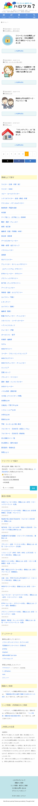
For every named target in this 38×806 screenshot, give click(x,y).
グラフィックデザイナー (9, 278)
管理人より (8, 125)
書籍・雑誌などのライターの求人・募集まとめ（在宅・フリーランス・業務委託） (19, 571)
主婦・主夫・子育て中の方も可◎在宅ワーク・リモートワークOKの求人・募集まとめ (19, 579)
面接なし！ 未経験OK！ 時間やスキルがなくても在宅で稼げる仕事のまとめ (25, 69)
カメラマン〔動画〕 (8, 306)
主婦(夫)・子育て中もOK (9, 405)
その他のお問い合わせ (19, 788)
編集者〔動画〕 (6, 311)
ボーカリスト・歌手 (8, 335)
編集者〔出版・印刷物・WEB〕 (12, 231)
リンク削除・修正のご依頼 (19, 785)
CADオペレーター (7, 386)
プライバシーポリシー (19, 791)
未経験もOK (5, 400)
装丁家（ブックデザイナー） (11, 283)
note (3, 674)
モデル (3, 344)
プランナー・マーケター (9, 377)
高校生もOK (8, 93)
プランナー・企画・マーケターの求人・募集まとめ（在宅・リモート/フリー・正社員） (19, 545)
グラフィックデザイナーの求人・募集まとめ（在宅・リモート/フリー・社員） (19, 613)
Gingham (5, 652)
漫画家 (3, 255)
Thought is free (30, 801)
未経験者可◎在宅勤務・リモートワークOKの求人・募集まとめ (18, 537)
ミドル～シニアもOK (8, 410)
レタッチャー (5, 302)
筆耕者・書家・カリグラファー (12, 292)
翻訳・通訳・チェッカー (9, 222)
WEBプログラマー (7, 358)
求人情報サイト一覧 (8, 438)
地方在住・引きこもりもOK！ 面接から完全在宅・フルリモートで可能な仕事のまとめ (18, 528)
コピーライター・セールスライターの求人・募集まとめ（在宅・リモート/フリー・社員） (19, 596)
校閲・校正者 (5, 227)
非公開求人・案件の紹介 (12, 31)
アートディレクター (8, 288)
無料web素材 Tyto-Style (9, 655)
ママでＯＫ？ (6, 668)
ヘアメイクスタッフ (8, 325)
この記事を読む (19, 51)
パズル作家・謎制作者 (9, 391)
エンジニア (5, 368)
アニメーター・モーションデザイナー (14, 264)
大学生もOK (5, 415)
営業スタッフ (5, 372)
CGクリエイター (6, 259)
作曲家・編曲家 (6, 339)
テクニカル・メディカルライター (12, 203)
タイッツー (5, 678)
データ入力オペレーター (9, 241)
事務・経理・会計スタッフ (10, 245)
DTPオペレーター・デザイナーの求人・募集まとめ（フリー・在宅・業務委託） (19, 604)
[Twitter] (7, 161)
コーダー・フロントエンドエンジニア (14, 353)
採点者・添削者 (6, 236)
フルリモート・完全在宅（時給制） (13, 433)
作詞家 (3, 212)
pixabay (4, 649)
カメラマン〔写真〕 (8, 297)
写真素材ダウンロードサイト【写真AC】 (14, 645)
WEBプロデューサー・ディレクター (13, 363)
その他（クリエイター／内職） (12, 396)
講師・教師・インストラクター (12, 382)
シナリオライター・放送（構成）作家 (14, 198)
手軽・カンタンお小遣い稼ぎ (13, 62)
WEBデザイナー (6, 349)
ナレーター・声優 (7, 330)
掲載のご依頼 (19, 783)
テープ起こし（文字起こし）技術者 (13, 217)
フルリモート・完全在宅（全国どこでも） (15, 429)
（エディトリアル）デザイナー (12, 269)
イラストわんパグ (7, 658)
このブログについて (19, 780)
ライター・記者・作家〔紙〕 (11, 184)
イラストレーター (7, 250)
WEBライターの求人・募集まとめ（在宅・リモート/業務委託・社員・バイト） (18, 562)
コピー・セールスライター (10, 194)
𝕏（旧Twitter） (7, 671)
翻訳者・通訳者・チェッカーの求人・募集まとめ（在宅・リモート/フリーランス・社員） (18, 621)
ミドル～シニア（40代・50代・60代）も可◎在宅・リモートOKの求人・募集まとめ (18, 554)
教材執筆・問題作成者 (9, 208)
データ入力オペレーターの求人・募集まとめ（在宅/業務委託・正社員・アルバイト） (18, 512)
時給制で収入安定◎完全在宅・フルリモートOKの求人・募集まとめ (18, 520)
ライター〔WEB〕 (7, 189)
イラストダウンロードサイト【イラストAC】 (15, 642)
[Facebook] (19, 161)
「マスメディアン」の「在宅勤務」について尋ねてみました (25, 132)
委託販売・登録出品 (8, 448)
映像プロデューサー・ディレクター (13, 316)
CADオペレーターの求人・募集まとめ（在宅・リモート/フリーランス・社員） (18, 503)
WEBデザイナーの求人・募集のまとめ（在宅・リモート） (18, 587)
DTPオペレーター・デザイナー (11, 274)
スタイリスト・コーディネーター (12, 321)
